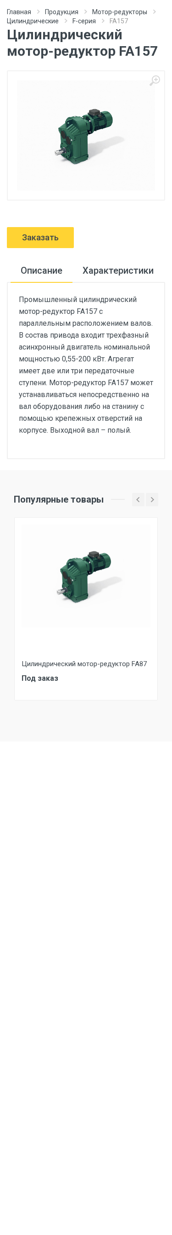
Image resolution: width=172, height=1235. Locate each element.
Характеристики (118, 270)
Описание (41, 270)
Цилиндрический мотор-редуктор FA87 (84, 664)
